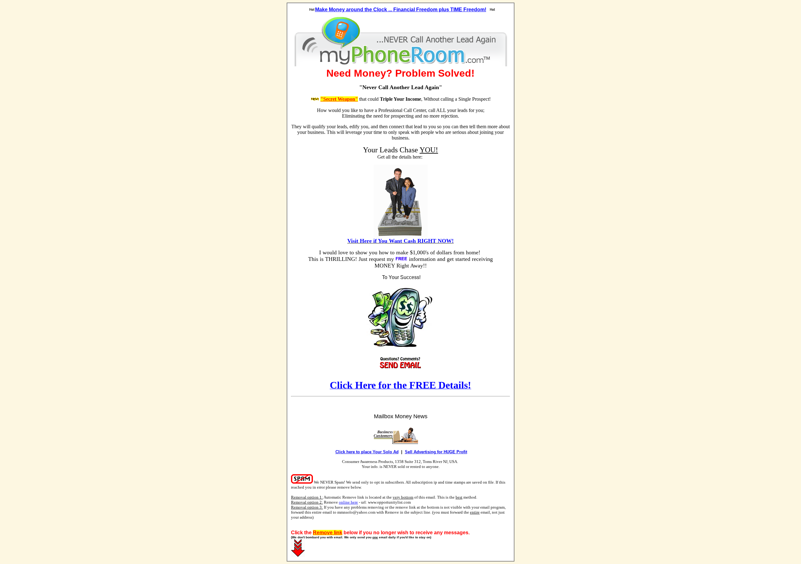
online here (348, 502)
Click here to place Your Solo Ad (367, 452)
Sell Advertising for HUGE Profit (436, 452)
